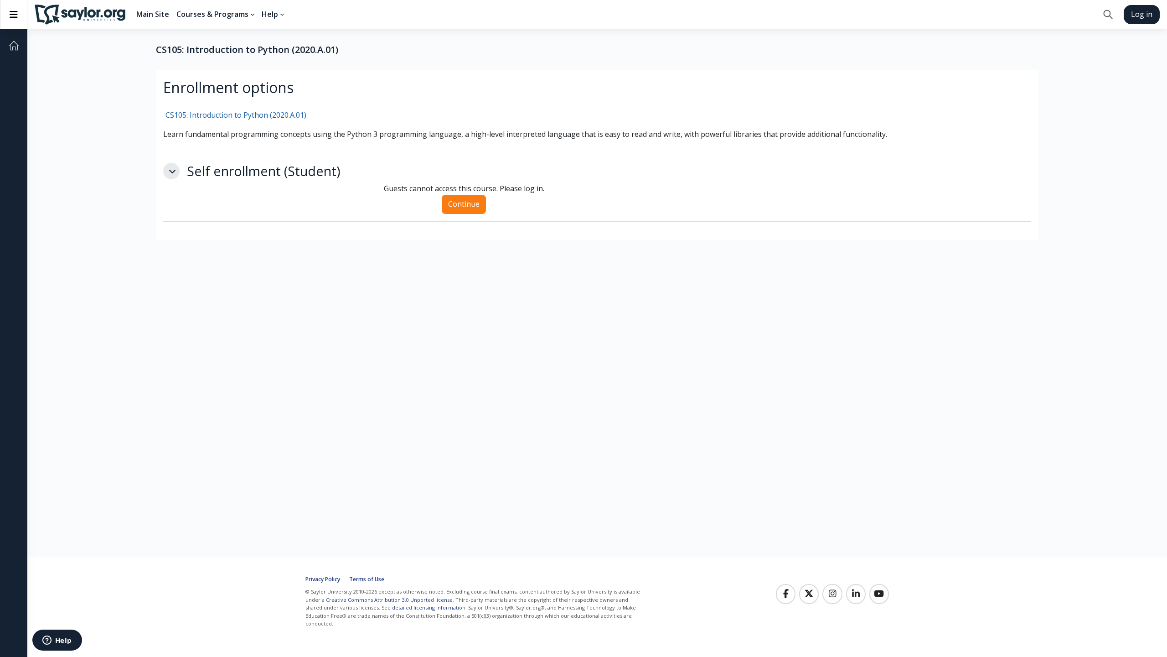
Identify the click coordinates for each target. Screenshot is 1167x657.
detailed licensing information (428, 607)
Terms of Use (366, 579)
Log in (1141, 14)
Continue (464, 204)
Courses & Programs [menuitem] (212, 14)
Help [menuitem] (270, 14)
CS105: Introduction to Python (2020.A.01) (235, 115)
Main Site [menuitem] (152, 14)
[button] (1108, 14)
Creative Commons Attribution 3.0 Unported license (389, 599)
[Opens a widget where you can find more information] (57, 641)
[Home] (13, 45)
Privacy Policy (322, 579)
